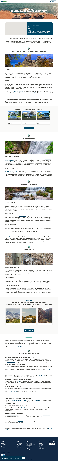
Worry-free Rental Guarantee (30, 444)
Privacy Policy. (16, 459)
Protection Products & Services (29, 448)
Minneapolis (14, 346)
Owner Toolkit (41, 445)
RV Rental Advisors (11, 362)
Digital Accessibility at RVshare (30, 459)
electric (21, 407)
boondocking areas (37, 400)
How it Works (3, 447)
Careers (2, 445)
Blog (2, 448)
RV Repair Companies (19, 451)
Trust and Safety (3, 444)
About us (2, 443)
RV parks (13, 400)
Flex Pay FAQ (28, 451)
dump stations (34, 92)
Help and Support (29, 446)
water (24, 407)
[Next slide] (54, 316)
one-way (18, 381)
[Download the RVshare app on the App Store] (52, 444)
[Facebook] (50, 441)
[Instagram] (52, 441)
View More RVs (29, 127)
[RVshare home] (4, 1)
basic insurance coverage (12, 415)
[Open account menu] (48, 1)
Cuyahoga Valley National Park (11, 171)
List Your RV (53, 1)
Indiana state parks (22, 216)
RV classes (48, 369)
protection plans (46, 415)
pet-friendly (20, 421)
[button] (29, 326)
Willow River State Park (10, 204)
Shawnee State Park (9, 236)
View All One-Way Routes (29, 330)
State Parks (19, 444)
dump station (37, 76)
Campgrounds (19, 446)
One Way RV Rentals (29, 445)
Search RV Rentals (29, 443)
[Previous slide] (4, 316)
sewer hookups (31, 407)
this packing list (13, 391)
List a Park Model (41, 444)
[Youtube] (54, 441)
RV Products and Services (41, 447)
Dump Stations (19, 447)
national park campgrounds (21, 400)
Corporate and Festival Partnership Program (6, 452)
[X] (56, 441)
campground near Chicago (10, 76)
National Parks (19, 443)
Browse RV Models (29, 449)
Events (18, 445)
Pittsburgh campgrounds (18, 91)
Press (2, 446)
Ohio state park (21, 227)
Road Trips (18, 448)
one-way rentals (42, 375)
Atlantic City (20, 346)
